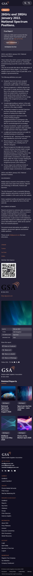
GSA (14, 337)
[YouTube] (14, 362)
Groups (4, 511)
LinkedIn (3, 244)
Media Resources (7, 536)
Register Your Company (8, 558)
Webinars (4, 508)
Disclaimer (4, 571)
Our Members (5, 560)
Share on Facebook (9, 346)
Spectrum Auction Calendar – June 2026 (24, 408)
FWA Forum (5, 491)
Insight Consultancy (17, 574)
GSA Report (6, 403)
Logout (4, 551)
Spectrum (15, 334)
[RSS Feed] (16, 362)
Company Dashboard (8, 563)
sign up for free (18, 39)
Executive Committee (8, 531)
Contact (4, 528)
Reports (4, 503)
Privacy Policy (12, 571)
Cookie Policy (22, 571)
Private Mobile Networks (9, 488)
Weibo (3, 256)
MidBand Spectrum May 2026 (6, 438)
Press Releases (6, 525)
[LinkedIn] (12, 362)
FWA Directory (6, 513)
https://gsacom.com (7, 296)
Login (3, 543)
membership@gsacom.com (10, 467)
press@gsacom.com (8, 465)
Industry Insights (6, 516)
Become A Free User (8, 548)
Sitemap (29, 571)
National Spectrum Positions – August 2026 (6, 409)
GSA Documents (6, 533)
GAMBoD (4, 478)
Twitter (3, 248)
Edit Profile (5, 545)
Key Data (4, 505)
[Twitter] (10, 362)
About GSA (5, 523)
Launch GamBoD (7, 481)
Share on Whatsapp (10, 358)
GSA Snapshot (17, 332)
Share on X (8, 350)
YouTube (3, 252)
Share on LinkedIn (10, 354)
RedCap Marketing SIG (8, 493)
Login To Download (11, 42)
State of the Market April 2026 (24, 437)
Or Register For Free (10, 46)
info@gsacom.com (14, 235)
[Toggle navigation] (29, 3)
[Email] (18, 362)
